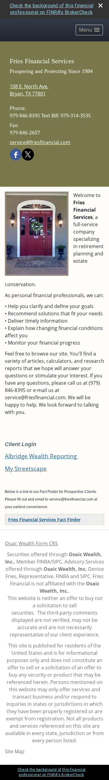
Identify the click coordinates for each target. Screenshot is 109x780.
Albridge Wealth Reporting (41, 456)
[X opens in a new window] (28, 154)
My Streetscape (26, 468)
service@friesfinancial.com (40, 142)
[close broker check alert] (100, 5)
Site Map (15, 751)
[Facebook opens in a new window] (16, 154)
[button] (89, 30)
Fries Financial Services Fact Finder (44, 519)
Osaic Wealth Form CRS (31, 543)
